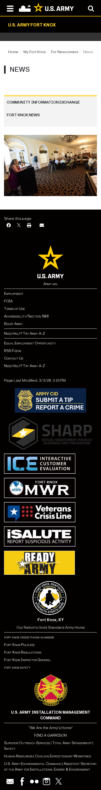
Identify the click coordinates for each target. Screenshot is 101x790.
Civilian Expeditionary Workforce (63, 756)
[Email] (41, 225)
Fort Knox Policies (19, 644)
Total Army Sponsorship (72, 743)
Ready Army (13, 324)
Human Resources (18, 756)
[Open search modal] (91, 8)
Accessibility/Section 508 (26, 316)
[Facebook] (8, 225)
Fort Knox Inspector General (27, 660)
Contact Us (13, 358)
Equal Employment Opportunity (30, 343)
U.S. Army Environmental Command (32, 763)
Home (13, 52)
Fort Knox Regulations (22, 652)
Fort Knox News (23, 115)
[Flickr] (34, 781)
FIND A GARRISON (50, 735)
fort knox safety (17, 667)
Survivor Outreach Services (27, 743)
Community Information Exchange (43, 102)
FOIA (8, 301)
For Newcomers (64, 52)
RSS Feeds (12, 350)
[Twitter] (59, 781)
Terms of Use (14, 308)
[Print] (29, 225)
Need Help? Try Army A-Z (24, 333)
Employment (13, 293)
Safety (9, 748)
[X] (19, 225)
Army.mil (50, 284)
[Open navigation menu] (10, 8)
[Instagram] (46, 781)
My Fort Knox (34, 52)
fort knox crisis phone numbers (29, 637)
